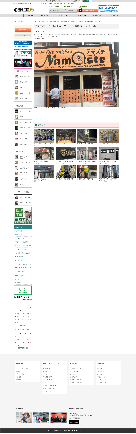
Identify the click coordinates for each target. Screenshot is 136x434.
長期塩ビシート (48, 368)
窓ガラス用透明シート (50, 388)
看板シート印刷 (24, 76)
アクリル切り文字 (25, 162)
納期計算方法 (19, 256)
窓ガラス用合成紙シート (50, 385)
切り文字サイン (46, 15)
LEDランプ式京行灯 (26, 122)
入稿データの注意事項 (21, 242)
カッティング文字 (75, 368)
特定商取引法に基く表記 (22, 253)
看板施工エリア (74, 34)
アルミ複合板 (56, 34)
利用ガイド (114, 15)
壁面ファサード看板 (26, 111)
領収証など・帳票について (23, 268)
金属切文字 (73, 377)
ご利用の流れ (101, 371)
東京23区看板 (65, 34)
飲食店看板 (48, 34)
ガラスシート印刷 (25, 93)
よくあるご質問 (20, 271)
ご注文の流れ (19, 231)
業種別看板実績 (83, 34)
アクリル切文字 (75, 371)
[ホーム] (18, 15)
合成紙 (45, 371)
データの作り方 (20, 234)
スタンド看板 (24, 133)
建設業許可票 (24, 144)
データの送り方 (20, 238)
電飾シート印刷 (24, 82)
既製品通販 (19, 106)
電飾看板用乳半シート (50, 377)
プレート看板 (24, 98)
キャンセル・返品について (23, 264)
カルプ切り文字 (24, 168)
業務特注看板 (82, 15)
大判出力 (30, 15)
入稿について (101, 377)
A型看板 (18, 377)
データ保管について (21, 249)
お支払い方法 (101, 374)
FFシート (46, 382)
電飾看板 (19, 380)
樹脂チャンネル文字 (26, 202)
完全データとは (101, 380)
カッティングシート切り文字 (26, 157)
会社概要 (17, 282)
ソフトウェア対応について (23, 245)
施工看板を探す (54, 36)
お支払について (20, 260)
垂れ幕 (113, 34)
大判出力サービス (22, 71)
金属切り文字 (24, 179)
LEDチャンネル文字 (23, 192)
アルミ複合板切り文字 (26, 173)
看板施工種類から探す (95, 34)
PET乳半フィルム (48, 380)
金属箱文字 (23, 184)
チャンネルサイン (64, 15)
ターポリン (23, 87)
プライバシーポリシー (21, 279)
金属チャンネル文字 (26, 197)
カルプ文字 (73, 374)
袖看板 (22, 116)
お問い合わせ (19, 275)
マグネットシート (48, 391)
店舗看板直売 (97, 15)
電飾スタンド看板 (25, 128)
